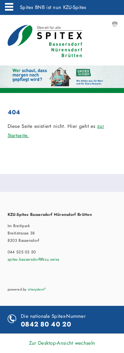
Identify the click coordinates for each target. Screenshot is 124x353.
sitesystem (37, 289)
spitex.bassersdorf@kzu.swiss (33, 259)
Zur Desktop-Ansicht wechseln (62, 343)
